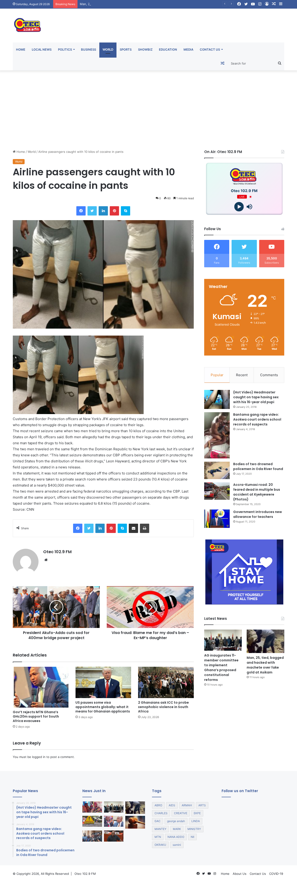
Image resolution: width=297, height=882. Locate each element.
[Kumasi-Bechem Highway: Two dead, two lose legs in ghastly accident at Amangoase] (92, 821)
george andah (176, 821)
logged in (38, 757)
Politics (65, 49)
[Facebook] (81, 211)
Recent (242, 375)
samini (177, 844)
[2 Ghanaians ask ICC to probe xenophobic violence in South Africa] (166, 682)
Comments (269, 375)
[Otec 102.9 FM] (56, 25)
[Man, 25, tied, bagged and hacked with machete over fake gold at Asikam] (265, 641)
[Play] (239, 207)
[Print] (144, 528)
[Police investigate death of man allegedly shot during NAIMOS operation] (92, 836)
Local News (42, 49)
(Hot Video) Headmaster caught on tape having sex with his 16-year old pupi (256, 397)
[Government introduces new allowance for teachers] (217, 519)
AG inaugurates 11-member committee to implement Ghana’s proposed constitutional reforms (221, 667)
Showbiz (145, 49)
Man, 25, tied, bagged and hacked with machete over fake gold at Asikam (133, 4)
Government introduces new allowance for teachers (257, 514)
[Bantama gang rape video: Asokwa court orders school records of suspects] (217, 435)
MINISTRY (194, 829)
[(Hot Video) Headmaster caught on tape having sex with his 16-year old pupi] (217, 399)
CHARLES (161, 813)
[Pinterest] (114, 211)
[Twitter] (92, 211)
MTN (158, 837)
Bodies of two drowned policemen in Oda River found (258, 466)
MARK (177, 829)
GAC (158, 821)
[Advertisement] (148, 109)
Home (20, 49)
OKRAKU (160, 844)
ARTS (202, 805)
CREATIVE (180, 813)
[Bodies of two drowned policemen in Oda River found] (217, 470)
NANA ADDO (176, 837)
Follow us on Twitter (240, 790)
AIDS (172, 805)
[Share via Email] (133, 528)
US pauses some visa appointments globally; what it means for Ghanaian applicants (102, 707)
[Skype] (125, 211)
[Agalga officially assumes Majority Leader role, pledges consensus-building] (114, 836)
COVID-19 (276, 873)
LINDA (195, 821)
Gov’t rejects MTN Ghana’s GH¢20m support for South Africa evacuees (36, 716)
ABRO (158, 805)
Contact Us (210, 49)
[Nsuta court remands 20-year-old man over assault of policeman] (135, 822)
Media (188, 49)
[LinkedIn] (103, 211)
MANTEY (160, 829)
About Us (239, 873)
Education (168, 49)
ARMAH (187, 805)
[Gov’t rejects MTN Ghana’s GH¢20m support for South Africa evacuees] (40, 687)
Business (88, 49)
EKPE (197, 813)
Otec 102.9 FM (57, 552)
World (108, 49)
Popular (217, 375)
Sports (126, 49)
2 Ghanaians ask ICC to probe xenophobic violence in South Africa (163, 707)
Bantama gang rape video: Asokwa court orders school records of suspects (257, 419)
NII (192, 837)
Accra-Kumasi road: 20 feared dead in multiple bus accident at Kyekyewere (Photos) (256, 492)
